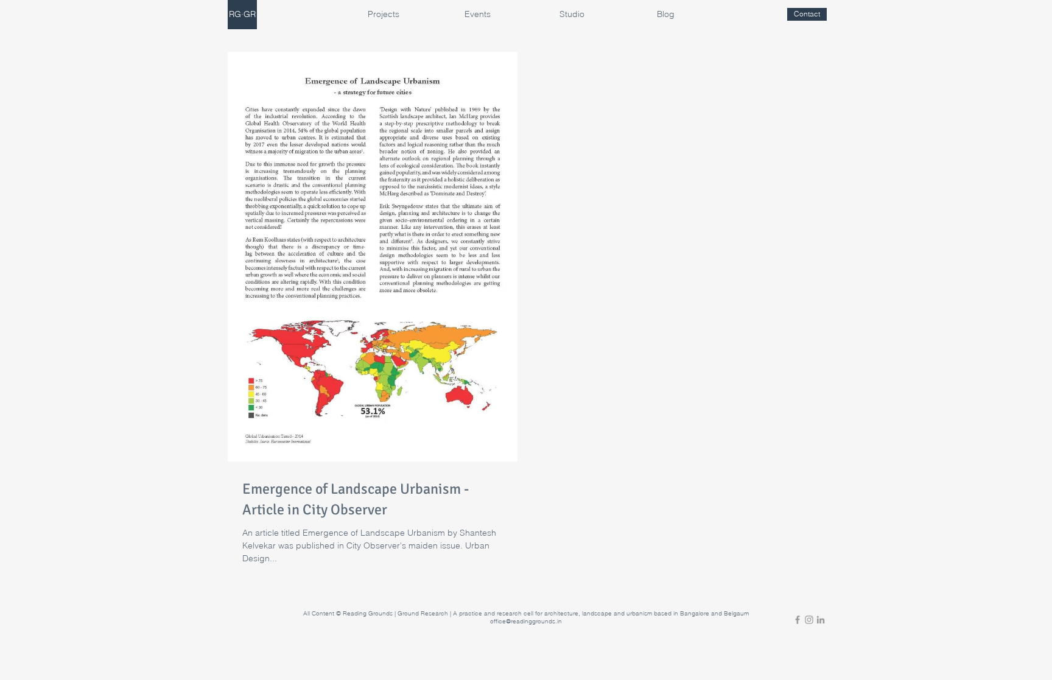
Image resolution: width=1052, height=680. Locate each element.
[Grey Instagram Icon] (809, 619)
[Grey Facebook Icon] (797, 619)
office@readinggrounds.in (526, 621)
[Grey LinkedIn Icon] (820, 619)
